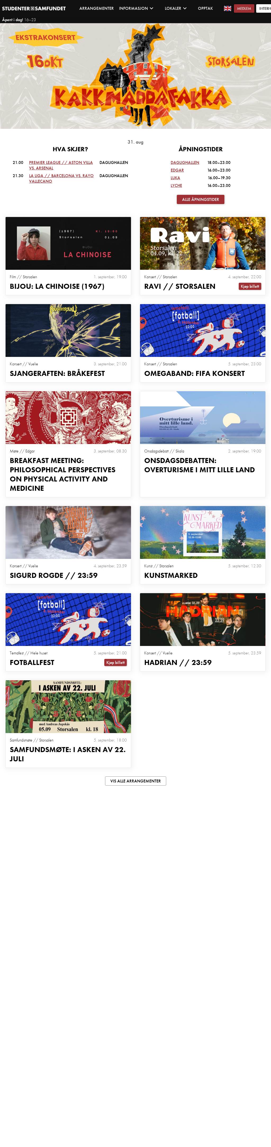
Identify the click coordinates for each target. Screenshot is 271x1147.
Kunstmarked (171, 575)
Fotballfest (32, 662)
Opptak (205, 8)
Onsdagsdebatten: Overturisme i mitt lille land (199, 465)
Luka (175, 178)
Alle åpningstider (200, 199)
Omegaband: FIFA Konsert (194, 373)
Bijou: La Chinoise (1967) (57, 286)
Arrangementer (96, 8)
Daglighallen (185, 162)
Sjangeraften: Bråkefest (57, 373)
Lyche (176, 185)
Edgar (177, 170)
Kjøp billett (250, 286)
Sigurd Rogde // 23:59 (54, 575)
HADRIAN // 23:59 (178, 662)
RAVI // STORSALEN (179, 286)
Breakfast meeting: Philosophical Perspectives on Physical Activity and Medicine (62, 474)
